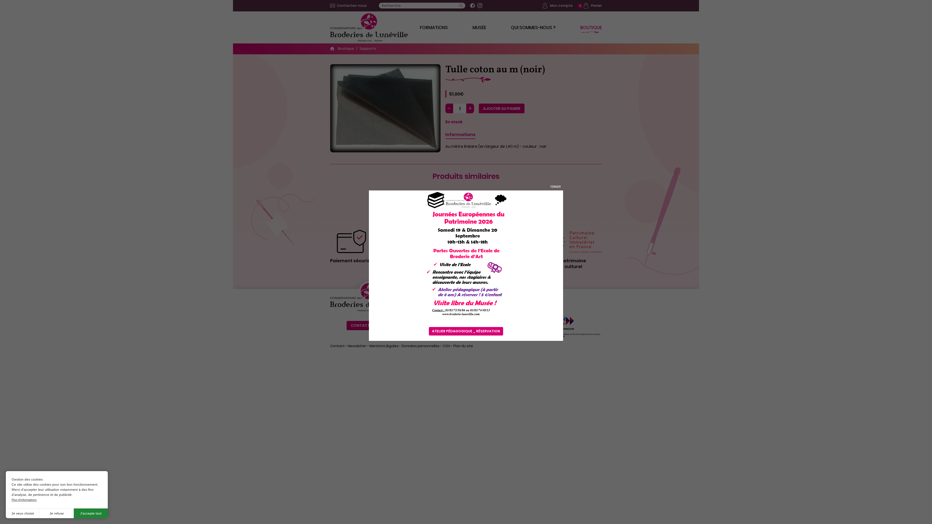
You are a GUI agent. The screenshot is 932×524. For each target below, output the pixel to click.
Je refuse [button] (57, 513)
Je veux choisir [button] (22, 513)
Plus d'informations (24, 500)
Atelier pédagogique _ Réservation (466, 331)
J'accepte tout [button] (90, 513)
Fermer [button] (555, 187)
